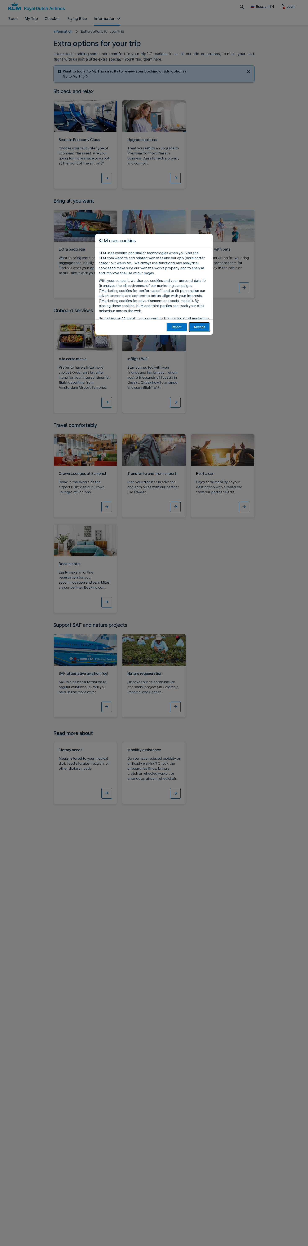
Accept (199, 327)
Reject (177, 327)
